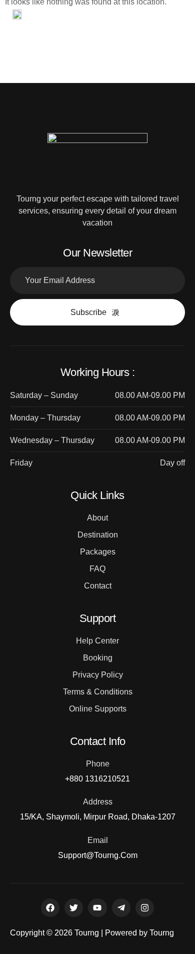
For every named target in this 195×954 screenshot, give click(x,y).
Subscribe (88, 312)
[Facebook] (50, 907)
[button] (152, 16)
